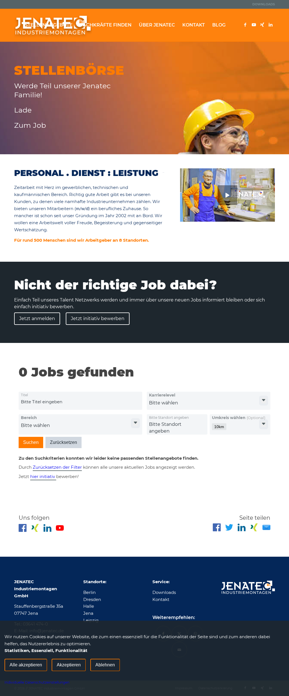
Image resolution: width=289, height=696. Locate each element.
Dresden (92, 599)
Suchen (31, 442)
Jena (88, 613)
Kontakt (160, 599)
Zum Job (30, 125)
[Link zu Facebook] (245, 25)
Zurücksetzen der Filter (57, 467)
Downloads (263, 4)
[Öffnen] (263, 400)
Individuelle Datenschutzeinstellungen (37, 682)
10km (219, 426)
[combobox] (66, 401)
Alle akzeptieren (26, 664)
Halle (88, 606)
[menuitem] (262, 4)
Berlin (89, 592)
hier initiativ (43, 476)
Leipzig (90, 620)
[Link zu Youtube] (253, 25)
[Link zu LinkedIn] (270, 25)
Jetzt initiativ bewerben (97, 318)
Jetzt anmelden (37, 318)
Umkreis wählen (238, 417)
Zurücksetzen (63, 442)
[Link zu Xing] (262, 25)
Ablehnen (105, 664)
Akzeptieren (69, 664)
